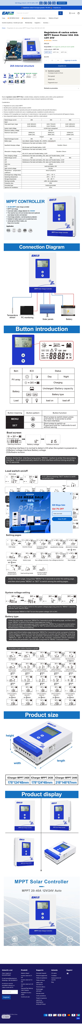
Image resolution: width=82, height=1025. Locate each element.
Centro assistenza (41, 995)
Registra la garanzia (41, 998)
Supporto (37, 22)
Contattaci (54, 975)
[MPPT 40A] (64, 54)
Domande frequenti (41, 973)
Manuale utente (40, 993)
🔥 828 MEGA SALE (13, 18)
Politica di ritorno (40, 980)
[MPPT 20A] (48, 54)
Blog (52, 982)
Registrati (6, 997)
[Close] (71, 494)
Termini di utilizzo (40, 986)
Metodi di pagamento (41, 975)
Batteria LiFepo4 (53, 18)
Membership (28, 22)
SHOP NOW (62, 3)
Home (3, 28)
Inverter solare (41, 18)
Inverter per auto (25, 997)
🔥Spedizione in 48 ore (28, 18)
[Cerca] (60, 13)
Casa (3, 18)
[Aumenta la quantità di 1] (58, 60)
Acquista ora (62, 66)
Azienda (45, 22)
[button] (72, 13)
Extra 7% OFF (62, 519)
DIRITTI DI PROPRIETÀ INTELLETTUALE (41, 1002)
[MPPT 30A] (56, 54)
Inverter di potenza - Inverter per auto (12, 22)
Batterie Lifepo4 (25, 973)
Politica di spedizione (41, 978)
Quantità (46, 56)
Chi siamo (54, 973)
